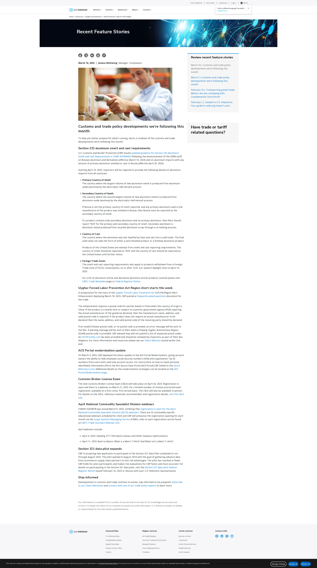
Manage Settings (278, 564)
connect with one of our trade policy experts (132, 485)
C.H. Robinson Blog (112, 536)
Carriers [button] (109, 10)
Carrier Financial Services (187, 544)
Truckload (145, 552)
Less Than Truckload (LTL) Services (154, 540)
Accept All (293, 564)
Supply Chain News (112, 544)
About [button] (135, 10)
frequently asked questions (151, 296)
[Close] (248, 8)
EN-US (245, 3)
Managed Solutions (149, 544)
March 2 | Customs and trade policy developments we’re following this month (210, 81)
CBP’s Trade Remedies (94, 281)
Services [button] (97, 10)
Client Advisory (153, 340)
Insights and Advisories (93, 17)
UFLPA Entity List (91, 336)
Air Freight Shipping (149, 536)
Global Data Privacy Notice (108, 563)
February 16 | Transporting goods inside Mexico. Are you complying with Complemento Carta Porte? (213, 93)
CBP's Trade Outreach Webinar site (100, 422)
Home (71, 17)
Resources (79, 17)
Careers (108, 552)
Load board (223, 3)
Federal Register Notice (127, 281)
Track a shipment (196, 3)
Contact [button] (147, 10)
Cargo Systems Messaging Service (112, 419)
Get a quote (210, 3)
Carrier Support (184, 552)
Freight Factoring (184, 548)
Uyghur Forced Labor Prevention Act (135, 292)
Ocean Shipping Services (150, 548)
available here (222, 11)
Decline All (306, 564)
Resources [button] (122, 10)
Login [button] (233, 3)
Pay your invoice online (114, 548)
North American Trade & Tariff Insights (117, 17)
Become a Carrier (185, 536)
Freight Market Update (113, 540)
